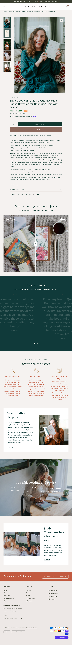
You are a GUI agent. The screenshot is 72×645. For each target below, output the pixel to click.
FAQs (27, 593)
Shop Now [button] (47, 559)
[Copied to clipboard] (38, 194)
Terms (28, 595)
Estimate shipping (17, 189)
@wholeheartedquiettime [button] (55, 576)
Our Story (7, 595)
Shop (5, 593)
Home (5, 11)
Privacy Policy (30, 598)
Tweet (21, 194)
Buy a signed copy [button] (13, 447)
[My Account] (63, 6)
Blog (5, 601)
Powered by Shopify (31, 627)
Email (5, 615)
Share (13, 194)
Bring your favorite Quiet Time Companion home (36, 210)
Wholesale (29, 601)
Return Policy (15, 185)
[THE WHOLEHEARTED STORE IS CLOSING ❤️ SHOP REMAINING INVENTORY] (36, 1)
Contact (28, 590)
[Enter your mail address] (21, 618)
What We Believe (9, 598)
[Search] (60, 6)
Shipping (12, 113)
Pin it (29, 194)
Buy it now (36, 129)
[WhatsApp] (34, 194)
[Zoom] (61, 20)
